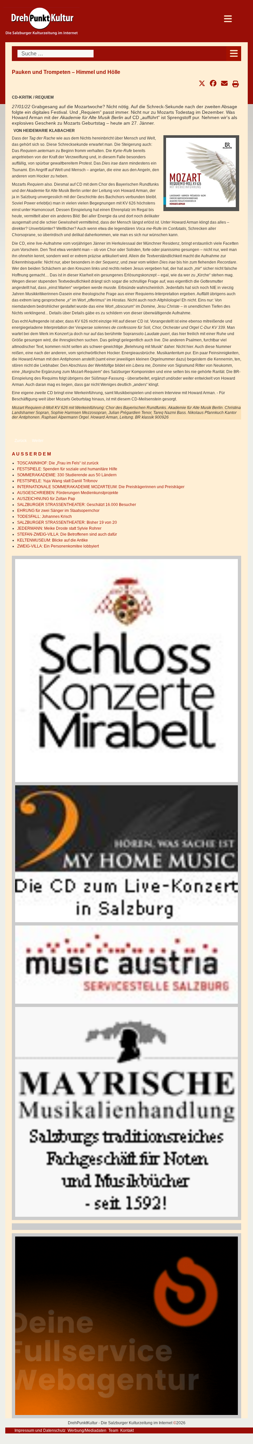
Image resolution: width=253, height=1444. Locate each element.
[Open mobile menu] (233, 53)
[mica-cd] (126, 964)
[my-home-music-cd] (126, 853)
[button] (202, 83)
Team (113, 1430)
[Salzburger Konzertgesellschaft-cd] (126, 670)
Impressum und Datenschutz (40, 1430)
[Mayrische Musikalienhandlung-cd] (126, 1111)
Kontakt (127, 1430)
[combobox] (55, 53)
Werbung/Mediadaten (87, 1430)
